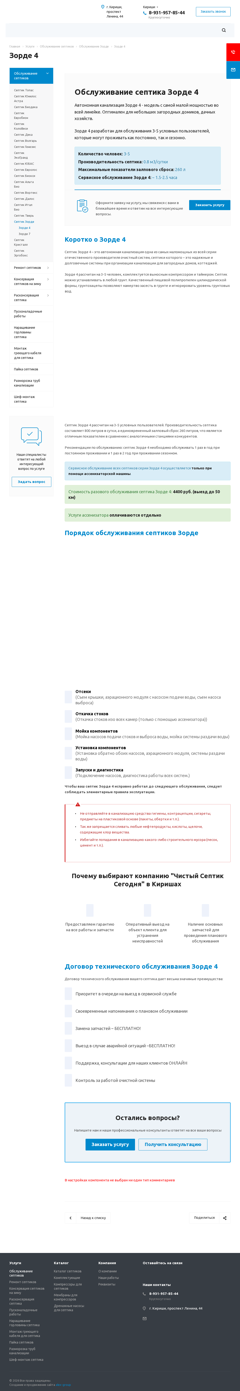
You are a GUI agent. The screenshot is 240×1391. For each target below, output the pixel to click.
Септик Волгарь (25, 140)
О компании (107, 1271)
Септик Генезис (25, 146)
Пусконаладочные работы (28, 314)
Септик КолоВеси (21, 126)
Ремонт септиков (27, 268)
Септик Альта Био (24, 184)
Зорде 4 (24, 227)
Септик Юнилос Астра (25, 98)
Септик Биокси (24, 175)
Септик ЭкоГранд (21, 155)
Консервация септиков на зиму (27, 281)
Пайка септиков (26, 369)
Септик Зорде (24, 221)
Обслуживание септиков (26, 76)
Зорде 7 (24, 233)
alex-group (63, 1384)
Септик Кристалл (21, 242)
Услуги (15, 1263)
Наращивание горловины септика (24, 332)
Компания (107, 1263)
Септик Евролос (25, 169)
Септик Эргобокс (21, 253)
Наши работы (108, 1278)
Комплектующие (67, 1278)
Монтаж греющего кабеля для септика (27, 353)
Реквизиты (106, 1284)
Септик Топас (24, 90)
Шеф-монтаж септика (24, 399)
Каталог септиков (68, 1271)
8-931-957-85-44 (167, 12)
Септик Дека (23, 134)
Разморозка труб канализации (27, 383)
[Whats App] (147, 1273)
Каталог (61, 1263)
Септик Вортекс (25, 192)
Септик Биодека (26, 107)
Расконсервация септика (26, 297)
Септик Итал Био (23, 207)
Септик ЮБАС (24, 163)
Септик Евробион (21, 115)
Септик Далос (24, 198)
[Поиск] (224, 30)
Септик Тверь (24, 215)
